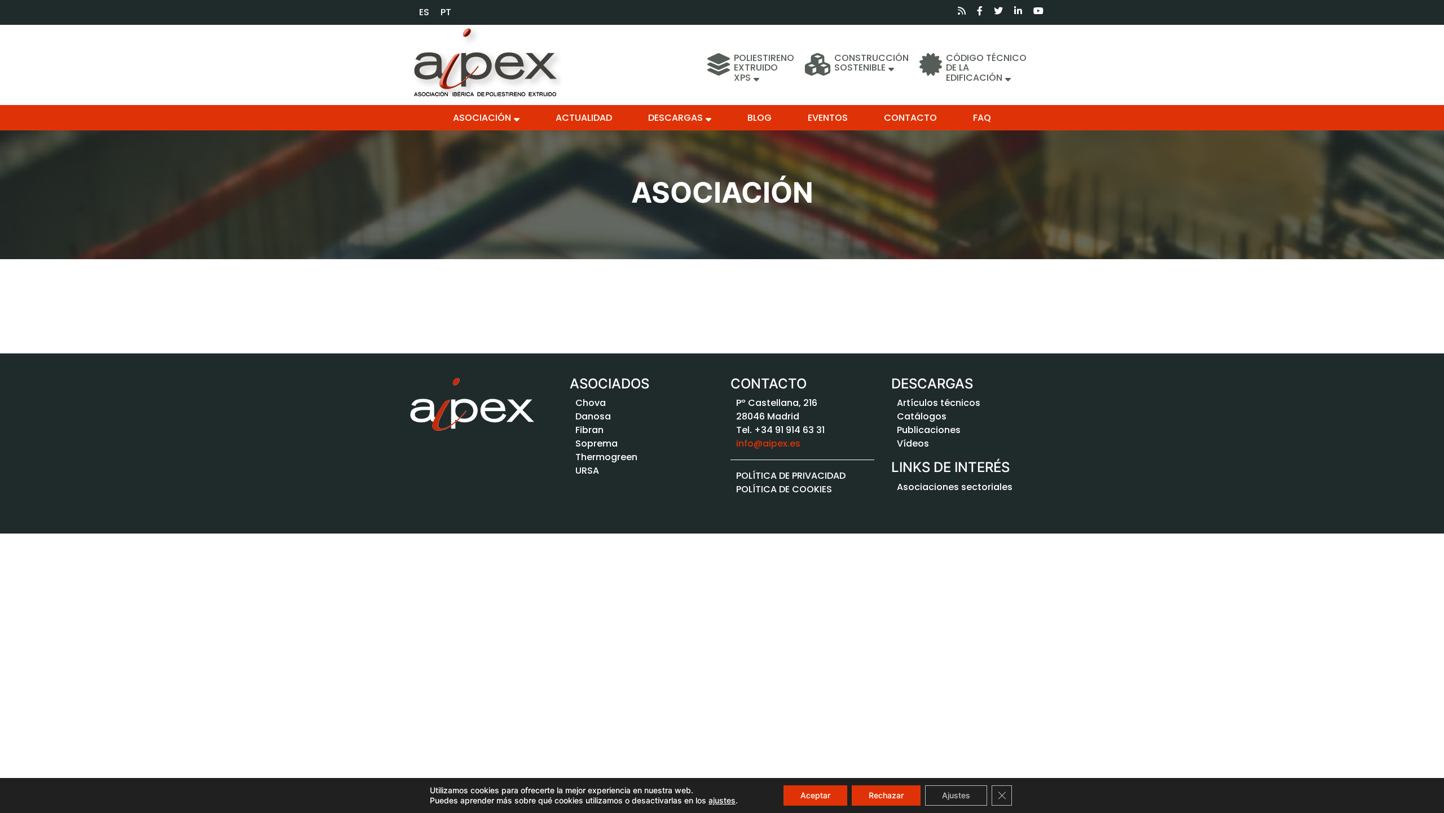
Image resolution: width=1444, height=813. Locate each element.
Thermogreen (606, 457)
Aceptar (815, 795)
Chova (590, 402)
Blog (759, 117)
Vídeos (913, 443)
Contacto (910, 117)
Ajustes (956, 795)
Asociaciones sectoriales (954, 486)
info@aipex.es (768, 443)
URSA (587, 470)
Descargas (675, 117)
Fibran (589, 429)
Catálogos (921, 416)
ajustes (722, 800)
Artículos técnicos (938, 402)
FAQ (982, 117)
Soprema (596, 443)
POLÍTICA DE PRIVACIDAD (791, 475)
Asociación (482, 117)
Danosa (593, 416)
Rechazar (886, 795)
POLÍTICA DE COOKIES (784, 489)
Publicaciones (929, 429)
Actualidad (584, 117)
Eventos (828, 117)
